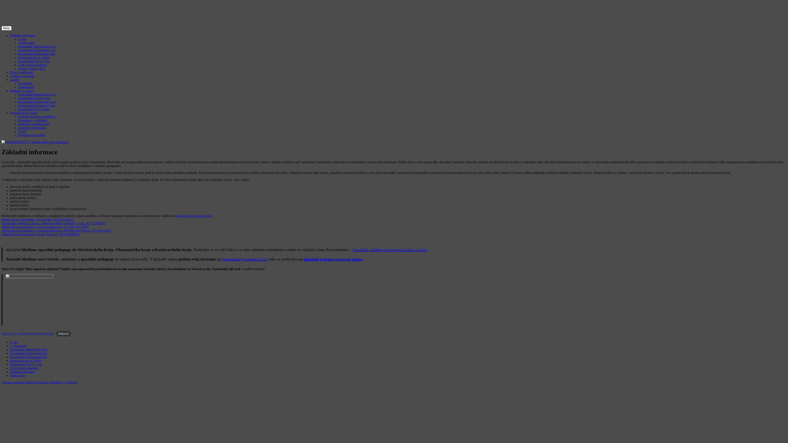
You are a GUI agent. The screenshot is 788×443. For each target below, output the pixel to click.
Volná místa (17, 375)
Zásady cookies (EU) (32, 68)
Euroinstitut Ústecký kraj (34, 61)
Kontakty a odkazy (22, 90)
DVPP (22, 131)
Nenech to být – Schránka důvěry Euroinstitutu (28, 333)
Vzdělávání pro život (23, 113)
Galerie (14, 79)
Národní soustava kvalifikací (36, 116)
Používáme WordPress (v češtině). (56, 382)
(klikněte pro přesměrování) (194, 216)
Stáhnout (63, 333)
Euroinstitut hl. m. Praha (33, 57)
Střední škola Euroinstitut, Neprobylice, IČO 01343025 (37, 219)
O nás (22, 39)
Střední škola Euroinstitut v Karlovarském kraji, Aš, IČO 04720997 (45, 227)
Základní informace (22, 35)
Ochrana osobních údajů (17, 382)
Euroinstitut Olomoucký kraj (36, 54)
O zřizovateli (26, 43)
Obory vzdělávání (21, 72)
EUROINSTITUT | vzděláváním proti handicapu (70, 8)
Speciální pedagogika (32, 127)
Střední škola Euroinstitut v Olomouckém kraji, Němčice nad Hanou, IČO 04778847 (56, 230)
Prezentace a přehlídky (32, 120)
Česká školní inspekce (32, 65)
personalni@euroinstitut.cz (244, 259)
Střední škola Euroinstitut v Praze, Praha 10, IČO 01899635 (40, 234)
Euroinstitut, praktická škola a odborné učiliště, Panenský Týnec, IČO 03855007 (54, 223)
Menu (6, 28)
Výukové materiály (22, 76)
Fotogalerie (25, 83)
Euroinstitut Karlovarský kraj (37, 50)
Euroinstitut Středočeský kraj (36, 46)
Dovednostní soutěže (31, 135)
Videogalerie (26, 87)
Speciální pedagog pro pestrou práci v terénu (390, 249)
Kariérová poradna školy (34, 124)
